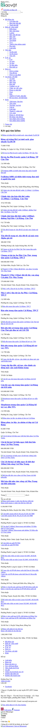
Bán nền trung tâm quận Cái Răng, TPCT (19, 310)
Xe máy (12, 61)
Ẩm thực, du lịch (15, 105)
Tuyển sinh (13, 52)
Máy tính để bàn (14, 35)
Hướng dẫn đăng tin (12, 674)
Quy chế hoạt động (11, 666)
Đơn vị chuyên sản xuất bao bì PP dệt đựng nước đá (18, 589)
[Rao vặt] (9, 7)
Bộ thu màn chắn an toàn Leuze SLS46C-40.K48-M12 (19, 559)
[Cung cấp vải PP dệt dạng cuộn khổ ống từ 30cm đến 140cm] (20, 572)
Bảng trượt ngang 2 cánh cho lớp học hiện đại (16, 503)
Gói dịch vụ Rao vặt (10, 10)
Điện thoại (12, 29)
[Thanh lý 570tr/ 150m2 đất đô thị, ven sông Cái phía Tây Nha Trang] (20, 271)
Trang (3, 495)
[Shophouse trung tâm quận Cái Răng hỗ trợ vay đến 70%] (20, 400)
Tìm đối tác (13, 73)
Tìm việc (12, 56)
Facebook (8, 686)
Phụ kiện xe (13, 67)
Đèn (10, 94)
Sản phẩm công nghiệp (17, 119)
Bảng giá (8, 662)
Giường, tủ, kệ (14, 86)
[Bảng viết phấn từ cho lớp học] (12, 629)
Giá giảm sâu (13, 21)
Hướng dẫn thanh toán (12, 675)
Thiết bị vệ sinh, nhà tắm (17, 96)
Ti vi (10, 42)
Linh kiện (12, 48)
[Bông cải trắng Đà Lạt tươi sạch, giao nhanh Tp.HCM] (20, 135)
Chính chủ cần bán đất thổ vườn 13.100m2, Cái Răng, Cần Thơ (15, 197)
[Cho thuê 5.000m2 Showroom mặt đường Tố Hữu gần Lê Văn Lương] (20, 528)
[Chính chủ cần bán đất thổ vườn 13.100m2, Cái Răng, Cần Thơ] (20, 192)
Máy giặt (12, 80)
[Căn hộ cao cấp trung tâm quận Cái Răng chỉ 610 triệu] (20, 381)
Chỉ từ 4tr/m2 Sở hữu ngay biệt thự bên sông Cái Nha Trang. (18, 443)
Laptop (11, 33)
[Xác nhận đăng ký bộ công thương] (13, 705)
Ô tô (10, 59)
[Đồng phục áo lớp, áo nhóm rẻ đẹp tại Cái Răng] (18, 418)
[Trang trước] (2, 497)
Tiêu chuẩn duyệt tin (12, 668)
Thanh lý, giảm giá (15, 111)
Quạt (11, 92)
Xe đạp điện (13, 65)
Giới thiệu (8, 660)
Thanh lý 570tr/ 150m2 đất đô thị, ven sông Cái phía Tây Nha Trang (20, 276)
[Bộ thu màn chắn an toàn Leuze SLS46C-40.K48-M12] (20, 558)
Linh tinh (12, 109)
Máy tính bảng (14, 31)
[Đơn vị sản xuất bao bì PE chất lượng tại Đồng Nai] (19, 616)
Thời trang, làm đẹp (16, 101)
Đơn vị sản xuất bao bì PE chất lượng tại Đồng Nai (18, 618)
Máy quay (12, 38)
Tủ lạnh (12, 79)
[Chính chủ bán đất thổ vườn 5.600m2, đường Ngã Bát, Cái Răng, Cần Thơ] (20, 212)
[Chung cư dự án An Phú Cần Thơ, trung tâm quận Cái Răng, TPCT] (20, 251)
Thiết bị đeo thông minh (17, 44)
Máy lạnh (12, 82)
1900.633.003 (5, 681)
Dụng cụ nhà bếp (15, 90)
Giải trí (11, 107)
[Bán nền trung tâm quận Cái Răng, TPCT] (16, 306)
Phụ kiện (12, 46)
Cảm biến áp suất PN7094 (10, 545)
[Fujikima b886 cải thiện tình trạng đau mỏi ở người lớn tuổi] (20, 172)
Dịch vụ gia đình (15, 75)
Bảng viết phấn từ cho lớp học (11, 631)
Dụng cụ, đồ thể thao (16, 115)
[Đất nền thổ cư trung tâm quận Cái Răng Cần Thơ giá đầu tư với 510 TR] (20, 324)
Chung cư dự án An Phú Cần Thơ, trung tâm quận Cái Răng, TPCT (19, 256)
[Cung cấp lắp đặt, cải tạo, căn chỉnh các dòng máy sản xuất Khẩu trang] (20, 361)
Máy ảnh (12, 37)
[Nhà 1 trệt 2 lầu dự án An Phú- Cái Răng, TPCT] (18, 289)
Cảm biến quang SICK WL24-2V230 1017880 (17, 516)
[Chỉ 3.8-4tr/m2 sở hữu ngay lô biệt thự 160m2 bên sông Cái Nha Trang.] (20, 457)
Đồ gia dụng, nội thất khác (18, 98)
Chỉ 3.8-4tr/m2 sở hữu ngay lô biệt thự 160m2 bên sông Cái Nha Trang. (18, 463)
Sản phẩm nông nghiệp (17, 121)
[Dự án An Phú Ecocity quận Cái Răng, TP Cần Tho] (19, 153)
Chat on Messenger (20, 726)
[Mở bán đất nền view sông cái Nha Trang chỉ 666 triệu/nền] (20, 477)
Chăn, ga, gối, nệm (15, 88)
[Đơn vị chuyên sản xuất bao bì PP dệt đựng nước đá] (19, 587)
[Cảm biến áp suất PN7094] (10, 543)
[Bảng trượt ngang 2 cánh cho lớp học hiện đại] (17, 501)
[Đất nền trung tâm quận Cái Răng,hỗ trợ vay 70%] (18, 341)
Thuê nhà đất (13, 25)
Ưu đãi (7, 670)
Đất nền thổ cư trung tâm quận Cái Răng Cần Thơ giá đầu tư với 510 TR (19, 329)
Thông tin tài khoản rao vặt (14, 672)
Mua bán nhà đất (15, 23)
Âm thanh (12, 40)
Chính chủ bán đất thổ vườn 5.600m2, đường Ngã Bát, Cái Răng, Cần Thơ (18, 217)
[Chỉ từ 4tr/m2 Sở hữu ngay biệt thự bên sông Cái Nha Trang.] (20, 438)
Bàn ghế (12, 84)
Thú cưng (12, 103)
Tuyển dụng (13, 54)
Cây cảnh (12, 113)
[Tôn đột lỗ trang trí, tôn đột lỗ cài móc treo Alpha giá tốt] (20, 231)
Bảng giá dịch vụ (11, 664)
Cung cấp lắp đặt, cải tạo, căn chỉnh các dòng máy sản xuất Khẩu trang (18, 366)
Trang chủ (8, 124)
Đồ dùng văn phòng (16, 117)
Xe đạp (11, 63)
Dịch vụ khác (13, 71)
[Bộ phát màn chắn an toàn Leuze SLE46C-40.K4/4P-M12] (20, 601)
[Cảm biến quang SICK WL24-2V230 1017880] (17, 514)
